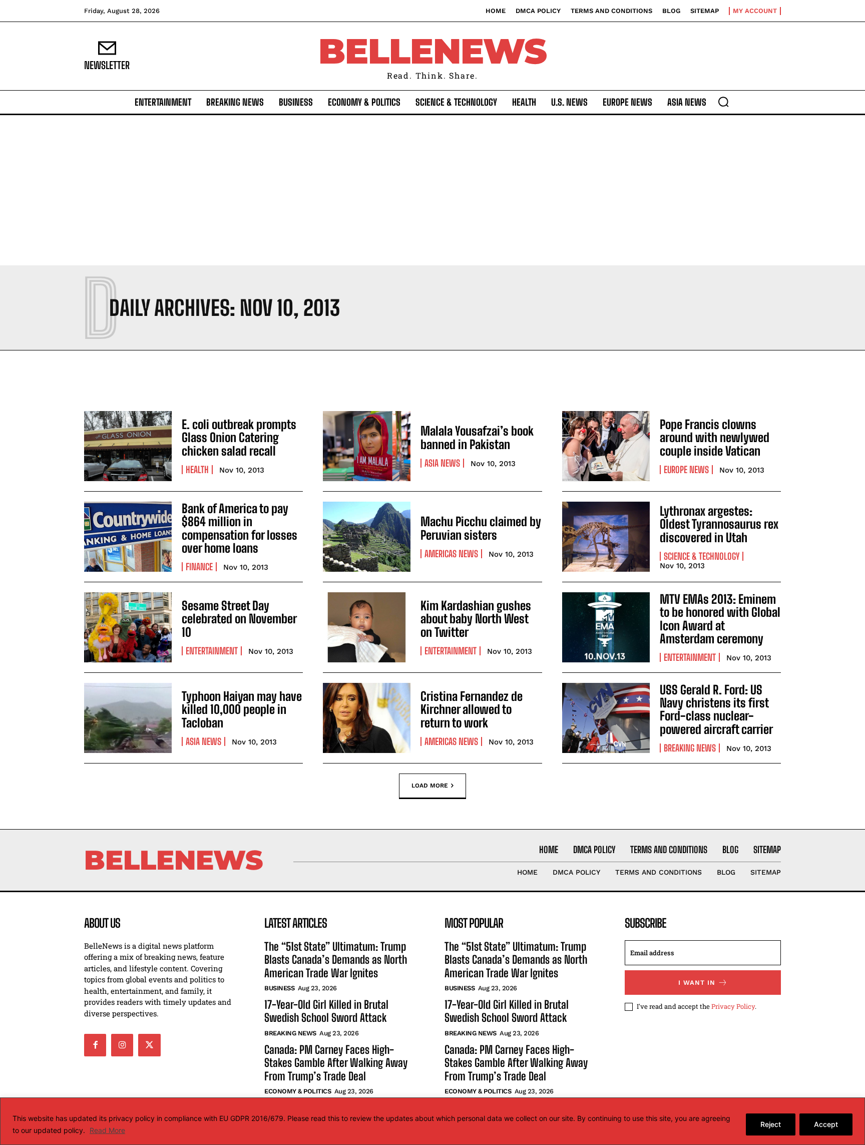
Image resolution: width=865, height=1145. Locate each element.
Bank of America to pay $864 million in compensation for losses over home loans (239, 528)
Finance (199, 566)
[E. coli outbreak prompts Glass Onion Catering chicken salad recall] (128, 446)
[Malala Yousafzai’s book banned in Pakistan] (366, 446)
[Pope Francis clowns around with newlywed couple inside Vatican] (606, 446)
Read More (107, 1130)
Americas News (451, 553)
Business (279, 988)
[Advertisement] (432, 190)
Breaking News (690, 747)
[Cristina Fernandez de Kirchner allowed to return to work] (366, 718)
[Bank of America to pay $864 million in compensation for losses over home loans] (128, 537)
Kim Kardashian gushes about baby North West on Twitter (475, 618)
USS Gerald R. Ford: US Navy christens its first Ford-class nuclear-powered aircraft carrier (716, 709)
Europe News (686, 469)
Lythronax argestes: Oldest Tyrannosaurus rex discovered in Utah (719, 524)
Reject (770, 1124)
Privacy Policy (733, 1006)
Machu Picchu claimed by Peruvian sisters (480, 528)
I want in (696, 982)
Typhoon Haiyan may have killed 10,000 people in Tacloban (242, 709)
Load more (429, 785)
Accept (826, 1124)
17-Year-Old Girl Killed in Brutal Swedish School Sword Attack (326, 1011)
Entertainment (212, 650)
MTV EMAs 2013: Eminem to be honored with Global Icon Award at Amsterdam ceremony (720, 619)
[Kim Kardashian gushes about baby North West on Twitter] (366, 627)
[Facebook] (95, 1045)
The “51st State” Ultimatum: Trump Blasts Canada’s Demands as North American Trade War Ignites (335, 960)
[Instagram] (122, 1045)
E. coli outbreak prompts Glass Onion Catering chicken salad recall (239, 437)
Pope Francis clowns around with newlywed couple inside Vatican (714, 437)
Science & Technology (701, 556)
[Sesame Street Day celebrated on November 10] (128, 627)
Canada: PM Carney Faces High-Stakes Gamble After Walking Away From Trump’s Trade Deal (335, 1063)
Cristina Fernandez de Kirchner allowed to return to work (471, 709)
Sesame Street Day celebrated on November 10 (239, 618)
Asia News (442, 463)
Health (197, 469)
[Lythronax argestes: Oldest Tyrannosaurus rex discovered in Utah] (606, 537)
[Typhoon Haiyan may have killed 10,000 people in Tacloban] (128, 718)
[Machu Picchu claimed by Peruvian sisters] (366, 537)
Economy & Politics (297, 1091)
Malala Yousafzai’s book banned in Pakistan (477, 437)
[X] (149, 1045)
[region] (432, 1121)
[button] (723, 102)
